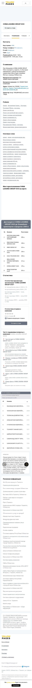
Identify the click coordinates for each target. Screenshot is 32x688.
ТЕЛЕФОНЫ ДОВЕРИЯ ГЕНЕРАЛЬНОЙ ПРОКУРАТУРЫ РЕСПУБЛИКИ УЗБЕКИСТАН (15, 415)
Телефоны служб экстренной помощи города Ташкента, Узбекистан (14, 542)
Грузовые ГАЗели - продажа (11, 108)
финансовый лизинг (20, 173)
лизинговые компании (9, 168)
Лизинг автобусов (8, 110)
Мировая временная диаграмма (12, 591)
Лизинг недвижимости (10, 117)
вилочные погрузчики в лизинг (12, 142)
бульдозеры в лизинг (9, 140)
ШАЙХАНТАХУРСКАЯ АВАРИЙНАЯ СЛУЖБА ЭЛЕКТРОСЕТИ (15, 434)
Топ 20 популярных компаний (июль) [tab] (11, 393)
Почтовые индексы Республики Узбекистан (16, 533)
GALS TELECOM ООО (13, 256)
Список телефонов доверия (11, 554)
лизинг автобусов (8, 154)
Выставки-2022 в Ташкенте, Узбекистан (14, 494)
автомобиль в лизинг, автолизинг (13, 175)
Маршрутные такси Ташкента (11, 516)
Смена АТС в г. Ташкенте (10, 600)
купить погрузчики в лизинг (11, 147)
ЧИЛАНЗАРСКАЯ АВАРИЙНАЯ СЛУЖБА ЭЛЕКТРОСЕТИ (15, 410)
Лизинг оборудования (9, 120)
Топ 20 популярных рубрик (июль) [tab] (10, 395)
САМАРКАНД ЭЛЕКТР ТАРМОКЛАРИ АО (15, 438)
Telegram (26, 666)
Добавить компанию (8, 657)
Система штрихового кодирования (13, 597)
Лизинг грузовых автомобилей (12, 115)
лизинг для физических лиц (11, 180)
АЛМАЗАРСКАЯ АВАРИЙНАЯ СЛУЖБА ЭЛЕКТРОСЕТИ (15, 420)
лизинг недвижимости (9, 163)
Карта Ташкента (7, 502)
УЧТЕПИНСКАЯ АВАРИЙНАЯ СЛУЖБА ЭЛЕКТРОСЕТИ (15, 424)
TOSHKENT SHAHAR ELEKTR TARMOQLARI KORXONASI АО (15, 429)
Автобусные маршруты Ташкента (13, 482)
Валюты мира (7, 603)
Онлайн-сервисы (8, 530)
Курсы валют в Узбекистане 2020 (13, 510)
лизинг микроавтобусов (10, 161)
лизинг (5, 137)
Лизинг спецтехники (9, 122)
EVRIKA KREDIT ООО (13, 266)
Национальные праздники (10, 527)
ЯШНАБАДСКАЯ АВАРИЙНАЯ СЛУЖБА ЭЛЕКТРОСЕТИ (15, 406)
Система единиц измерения (11, 560)
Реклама (4, 653)
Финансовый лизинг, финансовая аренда (15, 127)
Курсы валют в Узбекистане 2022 (13, 557)
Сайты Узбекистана (8, 563)
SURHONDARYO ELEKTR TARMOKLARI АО (15, 443)
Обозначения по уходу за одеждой (13, 513)
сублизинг (26, 170)
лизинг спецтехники (23, 166)
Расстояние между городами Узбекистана (15, 488)
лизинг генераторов (21, 154)
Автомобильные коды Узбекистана (13, 575)
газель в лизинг (7, 144)
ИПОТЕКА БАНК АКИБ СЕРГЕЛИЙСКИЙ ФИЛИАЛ (13, 237)
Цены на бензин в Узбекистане (12, 550)
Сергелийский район (20, 88)
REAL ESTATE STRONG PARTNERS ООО (13, 261)
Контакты (4, 649)
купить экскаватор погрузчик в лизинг (14, 151)
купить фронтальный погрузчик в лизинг (15, 149)
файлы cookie (11, 682)
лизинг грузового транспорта (12, 156)
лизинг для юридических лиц (16, 137)
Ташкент (11, 88)
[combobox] (26, 3)
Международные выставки (11, 519)
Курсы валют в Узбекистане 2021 (12, 588)
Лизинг (5, 105)
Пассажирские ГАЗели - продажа (13, 124)
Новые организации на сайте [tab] (9, 397)
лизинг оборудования (9, 166)
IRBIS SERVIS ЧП (11, 247)
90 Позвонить (18, 48)
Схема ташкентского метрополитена (14, 594)
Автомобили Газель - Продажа (17, 105)
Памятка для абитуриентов (11, 485)
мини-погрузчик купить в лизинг (12, 170)
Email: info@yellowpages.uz (9, 663)
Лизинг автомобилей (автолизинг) (13, 113)
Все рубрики (5, 642)
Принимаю (16, 685)
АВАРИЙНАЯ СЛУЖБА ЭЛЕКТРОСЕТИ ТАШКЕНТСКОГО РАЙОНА (15, 448)
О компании (5, 645)
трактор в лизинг (8, 173)
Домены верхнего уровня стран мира (14, 491)
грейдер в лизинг (18, 144)
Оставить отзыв (10, 28)
